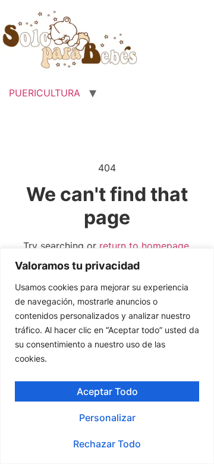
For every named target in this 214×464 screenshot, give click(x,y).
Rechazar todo (107, 444)
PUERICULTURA (44, 93)
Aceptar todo (107, 391)
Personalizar (107, 418)
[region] (107, 356)
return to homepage (144, 246)
